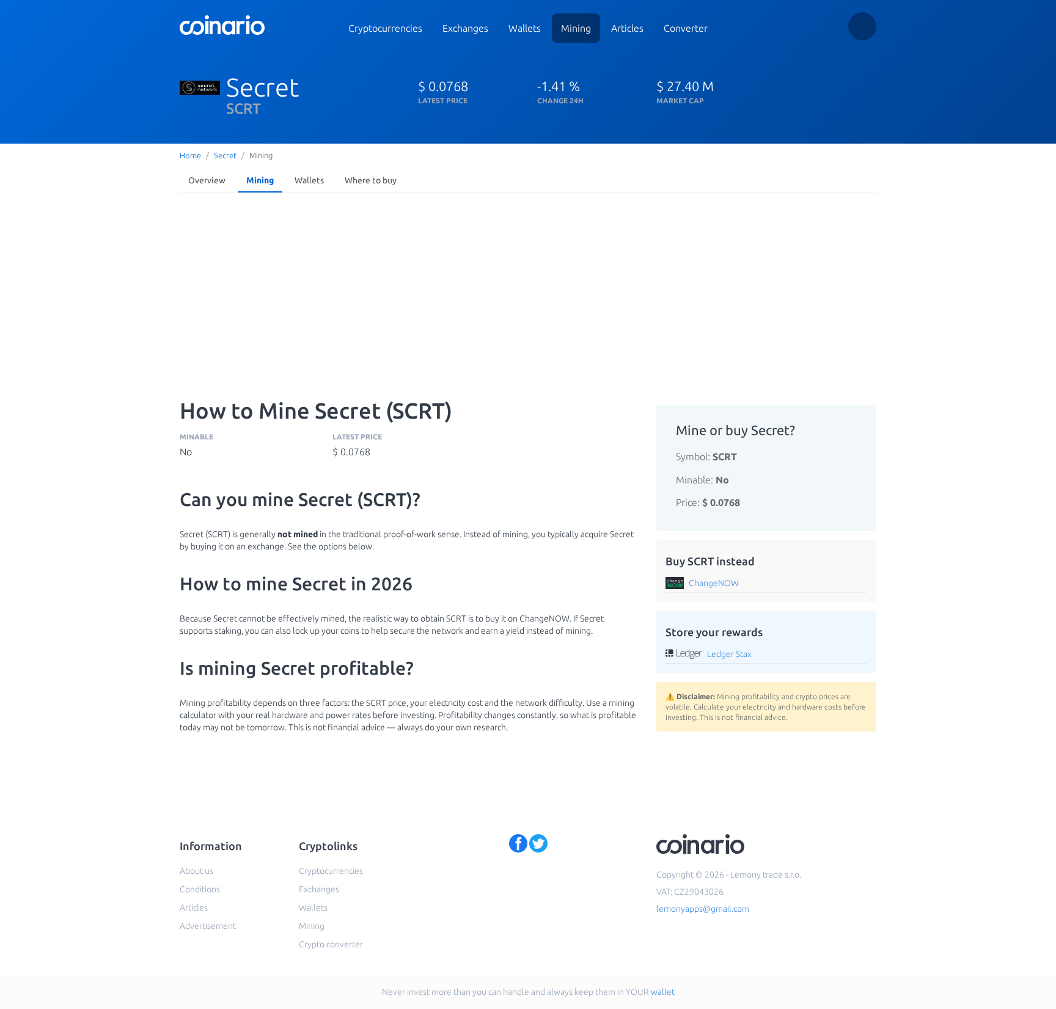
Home (190, 155)
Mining (576, 28)
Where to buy (371, 180)
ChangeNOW (714, 583)
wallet (663, 992)
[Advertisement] (528, 289)
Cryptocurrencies (385, 28)
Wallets (524, 28)
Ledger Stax (729, 654)
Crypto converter (331, 944)
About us (196, 871)
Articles (627, 28)
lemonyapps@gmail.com (702, 909)
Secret (225, 155)
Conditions (200, 889)
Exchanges (465, 28)
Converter (686, 28)
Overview (207, 180)
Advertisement (208, 926)
